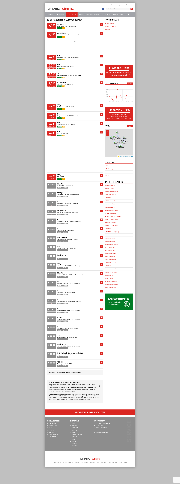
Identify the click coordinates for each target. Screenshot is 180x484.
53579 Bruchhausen (111, 195)
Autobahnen (52, 424)
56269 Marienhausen (112, 229)
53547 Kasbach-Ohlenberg (113, 216)
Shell (58, 114)
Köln (73, 440)
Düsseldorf (75, 431)
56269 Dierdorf (75, 57)
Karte (81, 14)
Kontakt (113, 5)
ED (58, 220)
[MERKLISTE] (128, 14)
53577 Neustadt (64, 134)
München (74, 443)
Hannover (75, 438)
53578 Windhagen (111, 287)
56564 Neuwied (73, 116)
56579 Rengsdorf (75, 284)
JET (58, 74)
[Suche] (131, 9)
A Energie (60, 193)
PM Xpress (60, 24)
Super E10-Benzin (111, 26)
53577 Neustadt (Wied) (73, 266)
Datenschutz (129, 5)
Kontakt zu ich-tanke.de (102, 431)
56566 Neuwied (69, 84)
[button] (119, 138)
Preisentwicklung (53, 434)
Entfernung (109, 169)
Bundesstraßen (53, 425)
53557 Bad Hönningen (73, 239)
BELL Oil (60, 184)
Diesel (108, 29)
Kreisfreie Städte (53, 429)
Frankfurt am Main (77, 434)
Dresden (74, 429)
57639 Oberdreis (110, 250)
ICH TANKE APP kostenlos (103, 424)
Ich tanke (60, 9)
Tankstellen (71, 14)
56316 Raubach (110, 257)
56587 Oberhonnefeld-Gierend (77, 275)
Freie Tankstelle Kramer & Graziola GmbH (70, 353)
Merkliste (51, 432)
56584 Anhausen (73, 203)
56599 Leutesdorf (71, 293)
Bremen (74, 425)
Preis (107, 175)
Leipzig (74, 441)
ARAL (59, 56)
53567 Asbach (75, 35)
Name (108, 172)
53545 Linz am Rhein (112, 226)
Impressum (121, 5)
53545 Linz (72, 257)
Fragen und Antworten (102, 427)
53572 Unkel (72, 26)
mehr (129, 83)
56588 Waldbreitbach (112, 284)
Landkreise (52, 431)
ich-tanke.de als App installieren (90, 412)
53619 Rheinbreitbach (112, 263)
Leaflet (120, 156)
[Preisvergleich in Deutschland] (119, 310)
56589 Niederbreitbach (74, 301)
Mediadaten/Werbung (102, 432)
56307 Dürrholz (110, 204)
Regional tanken (92, 14)
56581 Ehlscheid (110, 207)
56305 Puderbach (71, 248)
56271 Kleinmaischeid (73, 195)
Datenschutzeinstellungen (118, 462)
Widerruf (104, 462)
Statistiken (106, 14)
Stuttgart (74, 445)
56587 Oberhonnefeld (76, 75)
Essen (73, 432)
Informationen (118, 14)
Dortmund (75, 427)
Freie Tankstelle (62, 237)
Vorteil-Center (61, 33)
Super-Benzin (110, 23)
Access (59, 317)
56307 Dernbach (64, 177)
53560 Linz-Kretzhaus (75, 221)
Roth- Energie (61, 82)
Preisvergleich (53, 436)
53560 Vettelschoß (111, 281)
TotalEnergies (61, 255)
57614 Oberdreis (110, 247)
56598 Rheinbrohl (73, 355)
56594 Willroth (73, 107)
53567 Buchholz (71, 230)
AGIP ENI (60, 362)
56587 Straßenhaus (111, 272)
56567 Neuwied (73, 337)
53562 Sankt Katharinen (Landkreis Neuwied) (118, 269)
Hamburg (74, 436)
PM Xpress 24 (61, 211)
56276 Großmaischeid (112, 210)
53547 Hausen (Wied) (112, 213)
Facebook (103, 9)
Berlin (73, 424)
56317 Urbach (110, 278)
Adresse (108, 166)
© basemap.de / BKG (128, 156)
